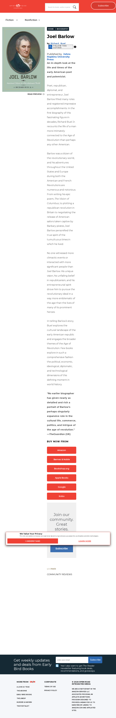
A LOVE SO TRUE (23, 687)
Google (61, 487)
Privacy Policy (50, 690)
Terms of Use (50, 687)
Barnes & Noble (62, 459)
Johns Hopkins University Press (58, 57)
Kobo (62, 496)
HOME (51, 29)
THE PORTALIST (23, 706)
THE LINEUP (21, 698)
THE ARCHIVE (22, 691)
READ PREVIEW (35, 94)
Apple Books (61, 478)
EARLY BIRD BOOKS (24, 695)
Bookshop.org (61, 468)
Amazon (61, 450)
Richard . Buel (58, 43)
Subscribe (103, 5)
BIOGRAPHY (62, 29)
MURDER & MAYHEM (24, 702)
